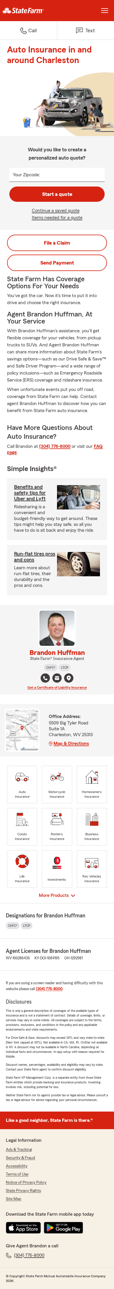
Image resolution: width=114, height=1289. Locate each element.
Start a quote (57, 194)
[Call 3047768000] (45, 678)
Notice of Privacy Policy (26, 1182)
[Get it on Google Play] (63, 1228)
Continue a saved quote (56, 210)
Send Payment (57, 262)
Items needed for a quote (57, 217)
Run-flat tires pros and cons (34, 556)
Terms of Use (17, 1174)
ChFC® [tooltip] (50, 667)
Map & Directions (71, 743)
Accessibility (16, 1166)
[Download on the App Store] (23, 1228)
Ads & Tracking (19, 1150)
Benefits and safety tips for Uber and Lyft (30, 492)
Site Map (13, 1199)
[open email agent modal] (57, 678)
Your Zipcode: (26, 174)
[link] (28, 10)
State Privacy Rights (23, 1191)
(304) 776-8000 (54, 446)
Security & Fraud (20, 1158)
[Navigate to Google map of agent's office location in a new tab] (68, 678)
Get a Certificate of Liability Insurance (57, 687)
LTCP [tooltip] (64, 667)
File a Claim (57, 242)
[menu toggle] (105, 11)
